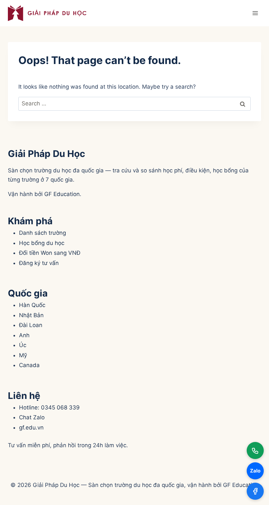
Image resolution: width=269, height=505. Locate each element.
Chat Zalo (32, 417)
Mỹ (23, 355)
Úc (22, 345)
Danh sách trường (42, 233)
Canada (29, 365)
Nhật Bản (31, 315)
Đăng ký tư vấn (39, 263)
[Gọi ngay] (255, 450)
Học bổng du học (41, 243)
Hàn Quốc (32, 305)
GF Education (62, 194)
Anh (24, 335)
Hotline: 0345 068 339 (49, 407)
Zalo (255, 471)
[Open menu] (255, 13)
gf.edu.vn (31, 427)
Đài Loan (30, 325)
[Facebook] (255, 491)
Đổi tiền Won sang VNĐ (49, 253)
